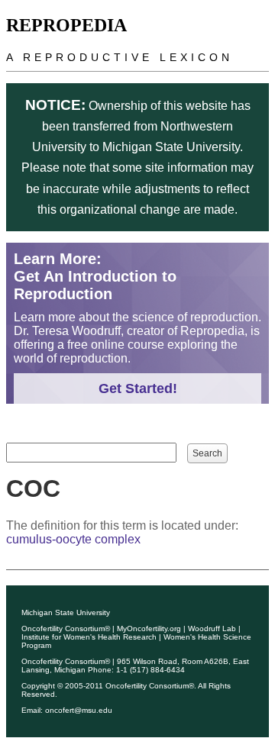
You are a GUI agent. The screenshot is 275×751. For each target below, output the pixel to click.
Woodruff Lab (212, 628)
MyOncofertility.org (149, 628)
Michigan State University (65, 612)
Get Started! (138, 388)
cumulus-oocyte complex (73, 539)
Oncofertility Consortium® (65, 628)
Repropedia (66, 25)
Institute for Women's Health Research (89, 637)
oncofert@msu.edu (78, 710)
